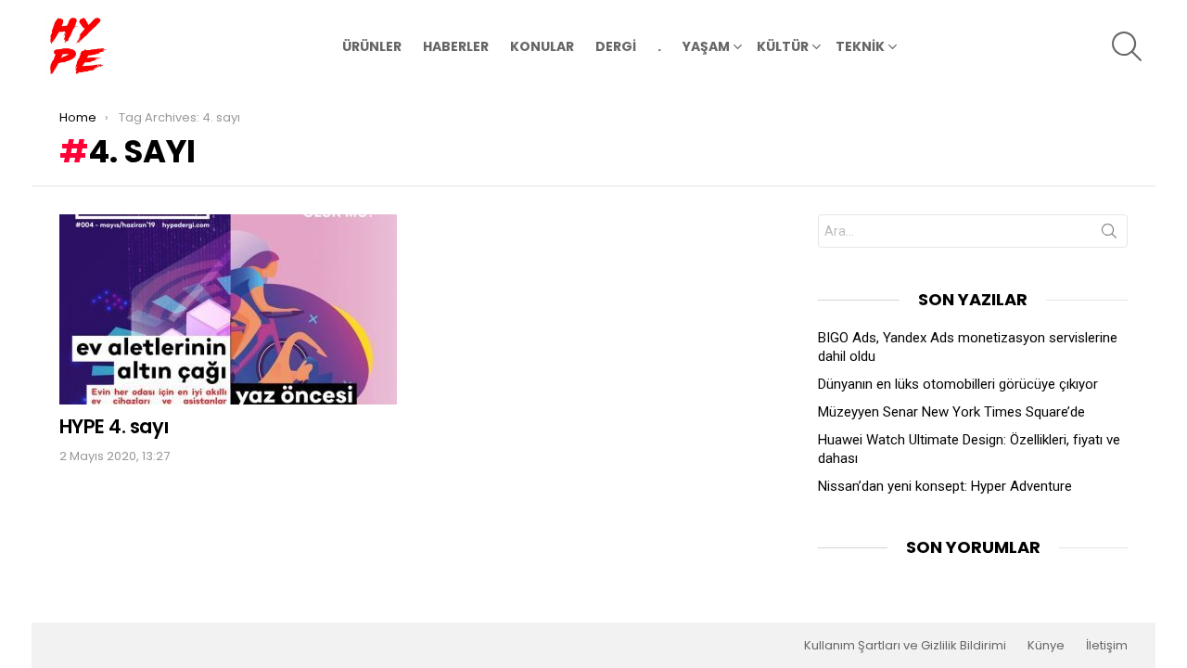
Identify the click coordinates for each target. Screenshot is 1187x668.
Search (1109, 234)
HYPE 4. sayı (114, 426)
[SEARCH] (1127, 46)
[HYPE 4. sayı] (228, 309)
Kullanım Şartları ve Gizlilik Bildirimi (905, 645)
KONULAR (542, 46)
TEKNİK (860, 46)
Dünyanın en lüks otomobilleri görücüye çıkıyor (958, 384)
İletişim (1107, 645)
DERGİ (615, 46)
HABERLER (456, 46)
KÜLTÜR (783, 46)
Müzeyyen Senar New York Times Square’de (951, 412)
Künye (1046, 645)
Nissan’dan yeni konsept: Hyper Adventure (945, 486)
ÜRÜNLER (372, 46)
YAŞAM (706, 46)
